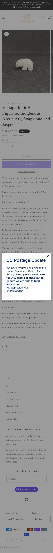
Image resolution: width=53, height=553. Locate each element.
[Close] (47, 256)
